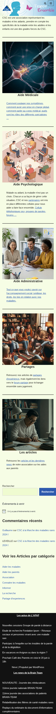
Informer (6, 588)
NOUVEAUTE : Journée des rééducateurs (23, 682)
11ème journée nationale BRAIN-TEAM (22, 688)
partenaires (34, 200)
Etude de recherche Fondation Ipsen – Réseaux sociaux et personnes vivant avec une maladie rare (26, 634)
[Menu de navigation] (51, 3)
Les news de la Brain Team (28, 672)
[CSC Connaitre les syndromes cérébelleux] (7, 8)
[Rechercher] (45, 3)
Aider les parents (10, 572)
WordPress (38, 667)
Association (8, 577)
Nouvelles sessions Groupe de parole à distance (26, 625)
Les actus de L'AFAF (28, 615)
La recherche (9, 593)
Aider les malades (11, 566)
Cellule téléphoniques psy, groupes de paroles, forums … (26, 211)
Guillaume (7, 530)
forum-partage (21, 382)
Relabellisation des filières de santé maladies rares (28, 702)
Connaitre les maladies (14, 582)
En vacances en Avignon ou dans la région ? (24, 652)
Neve (14, 667)
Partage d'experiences (13, 598)
